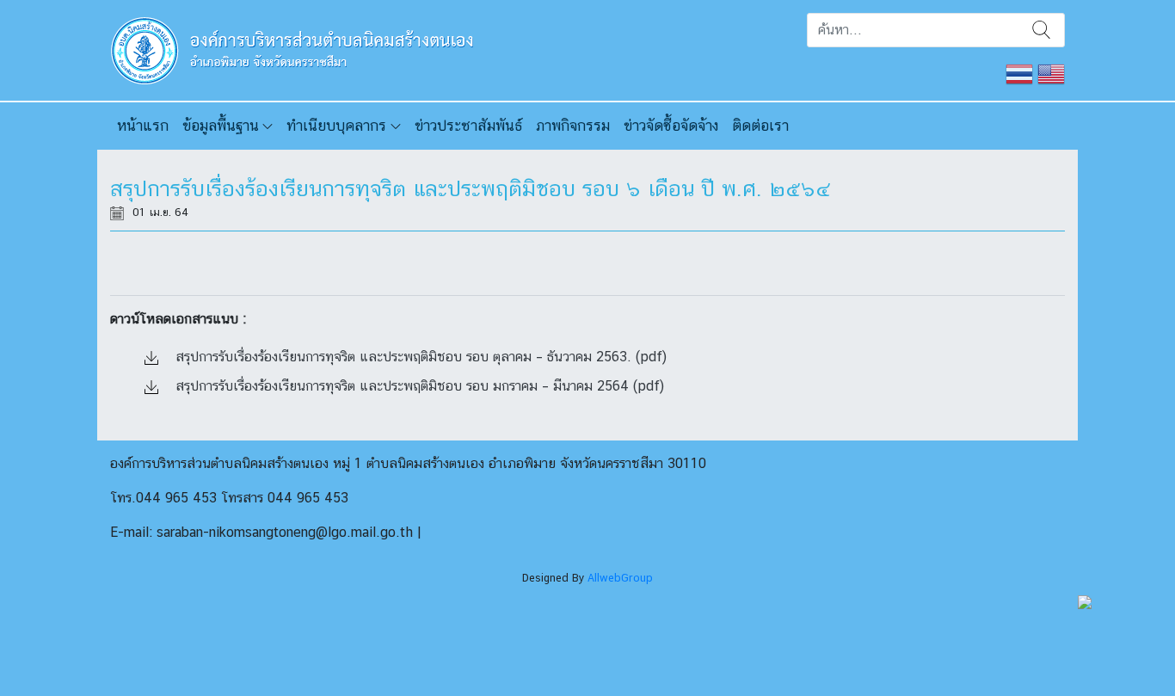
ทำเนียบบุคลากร (336, 125)
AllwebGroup (620, 577)
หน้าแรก (143, 125)
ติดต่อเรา (760, 125)
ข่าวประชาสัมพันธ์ (468, 125)
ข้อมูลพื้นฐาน (220, 125)
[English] (1051, 73)
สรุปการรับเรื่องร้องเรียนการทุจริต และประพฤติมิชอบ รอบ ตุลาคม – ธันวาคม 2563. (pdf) (419, 356)
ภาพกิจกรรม (573, 125)
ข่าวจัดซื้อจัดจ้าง (671, 125)
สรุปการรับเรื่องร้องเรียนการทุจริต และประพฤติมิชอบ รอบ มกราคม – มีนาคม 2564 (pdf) (417, 386)
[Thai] (1019, 73)
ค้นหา (1041, 30)
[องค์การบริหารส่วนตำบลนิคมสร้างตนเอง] (296, 49)
